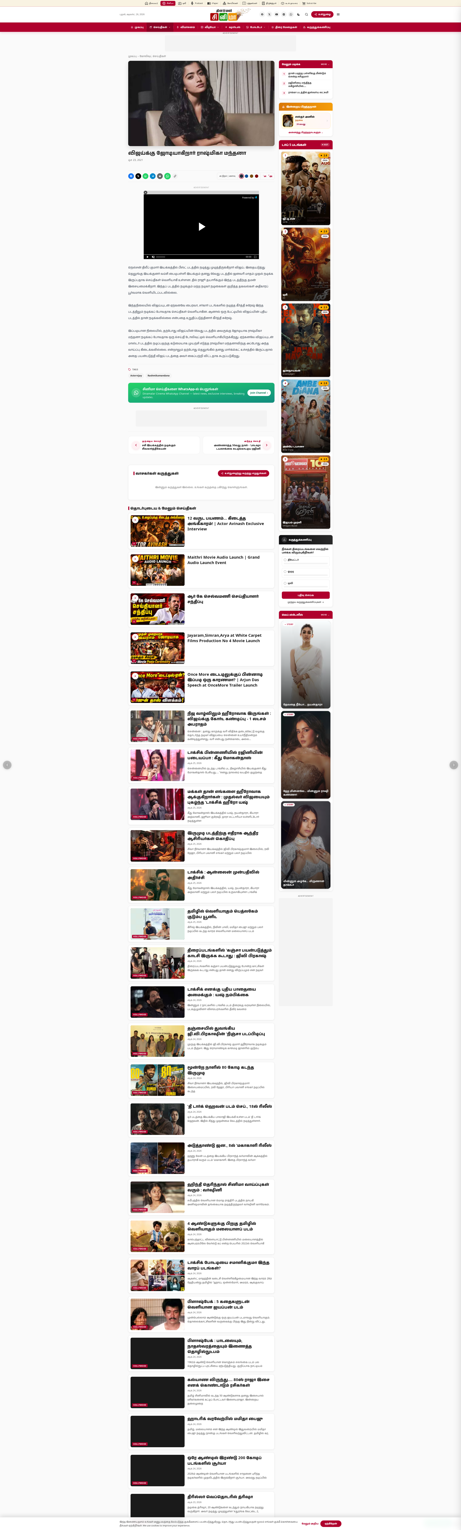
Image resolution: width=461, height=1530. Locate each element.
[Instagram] (284, 14)
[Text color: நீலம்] (246, 172)
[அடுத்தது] (453, 765)
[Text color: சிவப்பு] (256, 172)
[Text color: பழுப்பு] (251, 172)
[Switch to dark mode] (298, 14)
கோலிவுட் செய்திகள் (153, 52)
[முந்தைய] (7, 765)
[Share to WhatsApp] (145, 173)
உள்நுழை (324, 14)
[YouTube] (276, 14)
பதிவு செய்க (306, 591)
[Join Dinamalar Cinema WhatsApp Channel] (291, 14)
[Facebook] (262, 14)
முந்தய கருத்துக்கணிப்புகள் (304, 598)
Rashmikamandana (159, 372)
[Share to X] (138, 173)
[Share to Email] (160, 173)
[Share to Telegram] (153, 173)
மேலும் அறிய (310, 1523)
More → (325, 60)
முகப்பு (132, 52)
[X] (269, 14)
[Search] (306, 14)
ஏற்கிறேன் (331, 1523)
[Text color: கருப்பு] (241, 173)
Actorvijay (136, 372)
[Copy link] (175, 173)
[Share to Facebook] (131, 173)
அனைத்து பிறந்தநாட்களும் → (305, 128)
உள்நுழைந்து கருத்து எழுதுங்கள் (245, 466)
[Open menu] (338, 14)
